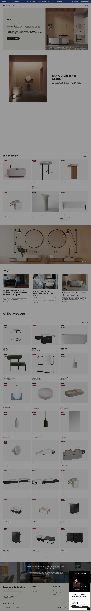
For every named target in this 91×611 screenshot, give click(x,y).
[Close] (88, 572)
